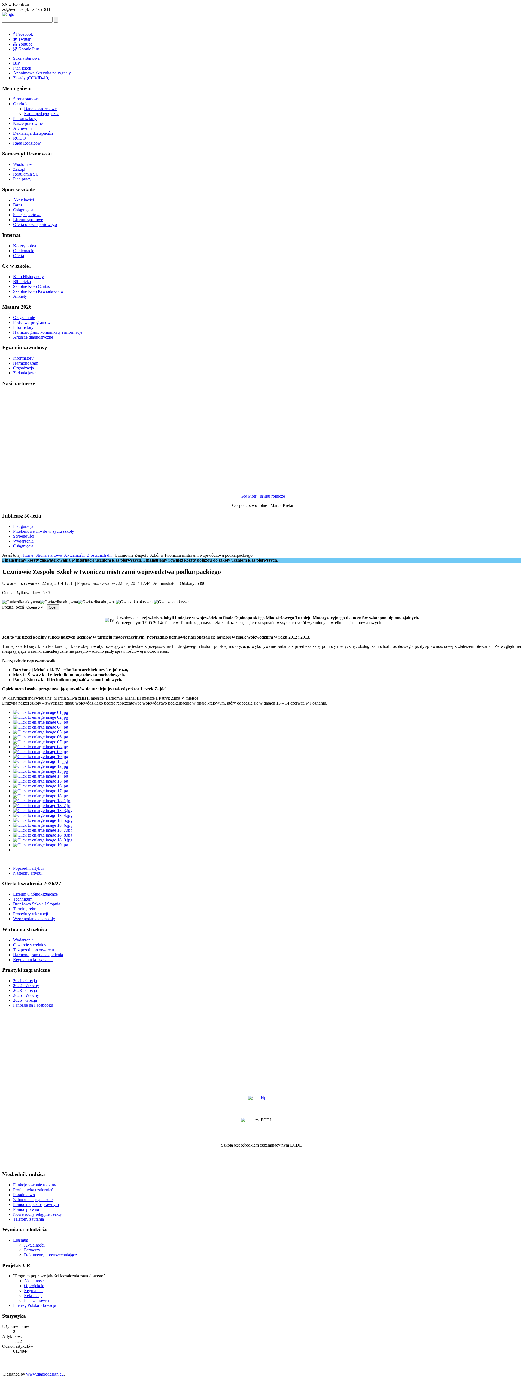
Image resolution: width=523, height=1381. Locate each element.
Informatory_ (24, 358)
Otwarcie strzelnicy (29, 945)
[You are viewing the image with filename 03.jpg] (40, 722)
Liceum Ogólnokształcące (35, 894)
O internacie (23, 250)
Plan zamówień (37, 1300)
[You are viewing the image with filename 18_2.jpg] (42, 805)
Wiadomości (23, 164)
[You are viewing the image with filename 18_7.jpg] (42, 830)
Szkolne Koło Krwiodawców (38, 291)
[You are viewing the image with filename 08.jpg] (40, 746)
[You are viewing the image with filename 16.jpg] (40, 786)
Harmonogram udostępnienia (38, 954)
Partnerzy (32, 1250)
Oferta (18, 255)
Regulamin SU (26, 174)
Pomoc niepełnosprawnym (36, 1204)
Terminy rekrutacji (29, 909)
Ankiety (20, 296)
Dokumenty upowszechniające (50, 1255)
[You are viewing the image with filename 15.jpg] (40, 781)
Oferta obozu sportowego (35, 224)
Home (28, 555)
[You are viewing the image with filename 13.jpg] (40, 771)
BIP (16, 63)
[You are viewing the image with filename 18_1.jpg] (42, 800)
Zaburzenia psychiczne (33, 1199)
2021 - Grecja (25, 980)
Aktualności (23, 200)
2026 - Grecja (25, 1000)
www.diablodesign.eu (45, 1374)
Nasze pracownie (28, 123)
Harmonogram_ (26, 363)
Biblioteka (22, 281)
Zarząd (19, 169)
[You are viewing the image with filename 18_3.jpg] (42, 810)
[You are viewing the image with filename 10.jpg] (40, 756)
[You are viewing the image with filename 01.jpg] (40, 712)
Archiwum (22, 128)
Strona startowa (26, 58)
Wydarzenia (23, 541)
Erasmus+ (21, 1240)
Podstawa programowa (33, 322)
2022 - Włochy (26, 985)
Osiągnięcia (23, 209)
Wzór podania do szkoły (34, 918)
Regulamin (33, 1290)
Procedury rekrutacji (30, 913)
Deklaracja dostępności (33, 133)
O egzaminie (24, 317)
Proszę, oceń (13, 607)
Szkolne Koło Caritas (31, 286)
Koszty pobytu (25, 245)
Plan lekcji (22, 68)
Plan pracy (22, 179)
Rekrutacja (33, 1295)
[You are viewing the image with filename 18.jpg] (40, 795)
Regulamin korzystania (33, 959)
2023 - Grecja (25, 990)
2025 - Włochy (26, 995)
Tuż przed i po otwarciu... (35, 949)
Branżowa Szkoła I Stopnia (36, 904)
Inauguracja (23, 526)
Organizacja (23, 368)
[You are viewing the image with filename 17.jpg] (40, 791)
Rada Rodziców (27, 143)
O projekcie (34, 1285)
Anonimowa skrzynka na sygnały (42, 73)
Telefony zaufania (28, 1219)
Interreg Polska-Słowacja (34, 1305)
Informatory (23, 327)
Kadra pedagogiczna (41, 113)
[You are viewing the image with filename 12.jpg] (40, 766)
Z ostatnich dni (99, 555)
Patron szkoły (25, 118)
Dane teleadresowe (40, 108)
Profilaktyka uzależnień (33, 1189)
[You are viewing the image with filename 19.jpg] (40, 845)
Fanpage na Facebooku (33, 1005)
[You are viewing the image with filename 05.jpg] (40, 732)
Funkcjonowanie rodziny (34, 1185)
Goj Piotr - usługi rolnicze (263, 496)
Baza (17, 205)
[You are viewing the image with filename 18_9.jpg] (42, 840)
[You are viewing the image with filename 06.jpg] (40, 737)
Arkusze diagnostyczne (33, 337)
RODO (19, 138)
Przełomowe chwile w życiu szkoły (43, 531)
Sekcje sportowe (27, 214)
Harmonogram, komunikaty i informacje (47, 332)
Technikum (22, 899)
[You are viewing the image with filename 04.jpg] (40, 727)
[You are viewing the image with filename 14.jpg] (40, 776)
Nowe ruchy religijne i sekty (37, 1214)
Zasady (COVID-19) (31, 78)
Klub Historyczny (28, 276)
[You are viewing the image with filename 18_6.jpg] (42, 825)
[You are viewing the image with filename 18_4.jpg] (42, 815)
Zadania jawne (25, 373)
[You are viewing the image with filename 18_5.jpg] (42, 820)
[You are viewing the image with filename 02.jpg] (40, 717)
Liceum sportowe (28, 219)
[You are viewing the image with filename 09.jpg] (40, 751)
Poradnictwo (24, 1194)
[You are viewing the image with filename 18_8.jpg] (42, 835)
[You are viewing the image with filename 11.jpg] (40, 761)
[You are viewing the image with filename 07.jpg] (40, 741)
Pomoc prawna (26, 1209)
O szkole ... (23, 103)
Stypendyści (23, 536)
